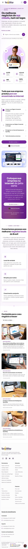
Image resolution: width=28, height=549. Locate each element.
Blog (16, 495)
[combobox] (13, 34)
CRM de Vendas (5, 478)
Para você (17, 488)
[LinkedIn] (6, 458)
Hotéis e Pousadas (5, 493)
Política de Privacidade (20, 503)
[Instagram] (3, 458)
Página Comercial (5, 465)
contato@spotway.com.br (8, 520)
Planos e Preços (18, 499)
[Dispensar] (21, 543)
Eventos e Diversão (6, 495)
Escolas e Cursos (5, 499)
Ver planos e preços (13, 141)
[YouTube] (9, 458)
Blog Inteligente (5, 471)
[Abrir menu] (3, 2)
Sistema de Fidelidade (6, 480)
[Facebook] (13, 458)
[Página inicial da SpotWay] (9, 2)
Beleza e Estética (18, 467)
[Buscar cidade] (23, 34)
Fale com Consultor (15, 145)
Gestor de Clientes (5, 476)
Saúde (16, 469)
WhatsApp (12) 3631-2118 (8, 526)
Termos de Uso (18, 501)
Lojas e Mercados (19, 471)
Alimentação (17, 465)
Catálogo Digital (5, 467)
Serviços (17, 474)
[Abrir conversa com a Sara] (25, 546)
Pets (2, 488)
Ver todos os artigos (8, 320)
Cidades (17, 493)
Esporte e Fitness (18, 476)
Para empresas (18, 491)
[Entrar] (21, 2)
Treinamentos (4, 491)
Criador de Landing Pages (7, 474)
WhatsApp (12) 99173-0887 (9, 518)
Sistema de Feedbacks (6, 482)
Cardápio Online (5, 469)
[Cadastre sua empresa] (25, 2)
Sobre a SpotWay (19, 497)
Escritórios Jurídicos (6, 497)
